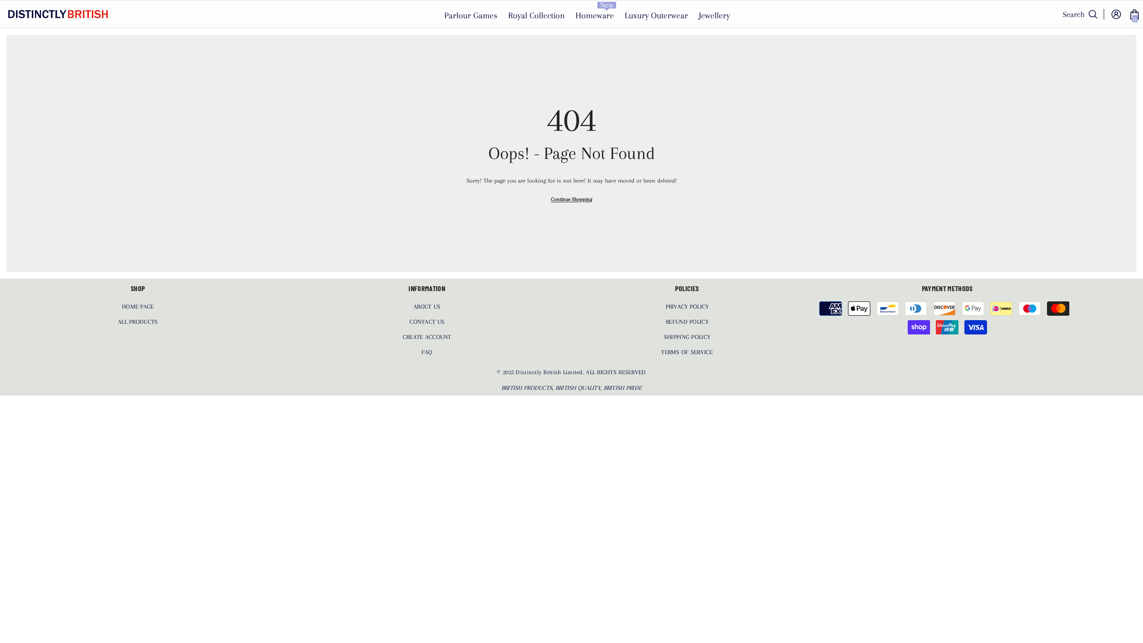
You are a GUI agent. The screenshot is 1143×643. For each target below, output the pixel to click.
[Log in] (1116, 14)
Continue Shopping (571, 199)
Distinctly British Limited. (551, 372)
